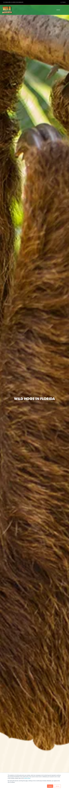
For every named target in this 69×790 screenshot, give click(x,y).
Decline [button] (57, 786)
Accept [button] (50, 786)
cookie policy (27, 778)
